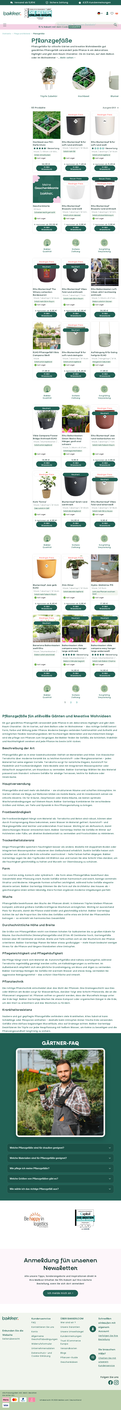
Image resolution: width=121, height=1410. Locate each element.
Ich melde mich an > (60, 1293)
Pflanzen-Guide (69, 1357)
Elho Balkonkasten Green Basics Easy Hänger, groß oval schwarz (72, 440)
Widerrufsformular (41, 1343)
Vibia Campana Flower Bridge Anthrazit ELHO (45, 437)
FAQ (33, 1322)
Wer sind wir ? (68, 1322)
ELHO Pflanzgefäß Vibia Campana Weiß (46, 354)
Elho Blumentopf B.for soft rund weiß (103, 143)
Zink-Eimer (68, 585)
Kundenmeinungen (71, 1336)
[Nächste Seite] (84, 702)
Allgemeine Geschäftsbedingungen (44, 1338)
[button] (3, 25)
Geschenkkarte (41, 205)
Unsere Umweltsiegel (72, 1331)
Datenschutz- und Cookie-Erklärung (41, 1354)
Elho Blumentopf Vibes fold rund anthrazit (74, 290)
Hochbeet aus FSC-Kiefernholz (43, 143)
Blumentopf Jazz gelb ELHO (45, 586)
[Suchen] (115, 24)
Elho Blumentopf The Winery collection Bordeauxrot (44, 292)
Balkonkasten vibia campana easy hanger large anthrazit (74, 648)
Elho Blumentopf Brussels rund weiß (72, 207)
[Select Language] (100, 14)
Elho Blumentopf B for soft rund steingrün (74, 354)
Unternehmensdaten (43, 1348)
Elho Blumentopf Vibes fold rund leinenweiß (103, 503)
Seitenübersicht (11, 1338)
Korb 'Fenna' (39, 501)
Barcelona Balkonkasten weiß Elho (46, 647)
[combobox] (87, 25)
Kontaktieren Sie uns (42, 1327)
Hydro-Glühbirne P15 (102, 585)
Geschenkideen (69, 1362)
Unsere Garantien (70, 1327)
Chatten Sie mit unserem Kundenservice (107, 1362)
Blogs (63, 1352)
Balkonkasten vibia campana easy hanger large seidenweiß (103, 648)
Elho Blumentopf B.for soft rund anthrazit (74, 143)
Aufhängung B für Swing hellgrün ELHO (104, 354)
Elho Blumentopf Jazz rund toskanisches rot (103, 437)
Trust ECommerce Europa (70, 1342)
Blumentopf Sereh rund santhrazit (74, 503)
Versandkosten (68, 1348)
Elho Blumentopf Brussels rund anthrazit (103, 207)
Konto (34, 1331)
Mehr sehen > (67, 57)
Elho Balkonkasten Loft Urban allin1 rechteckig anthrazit (104, 292)
